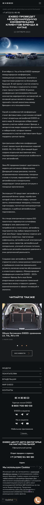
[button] (17, 345)
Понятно (9, 500)
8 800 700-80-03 (22, 406)
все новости (20, 353)
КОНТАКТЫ (7, 390)
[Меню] (40, 3)
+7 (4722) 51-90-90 (11, 12)
